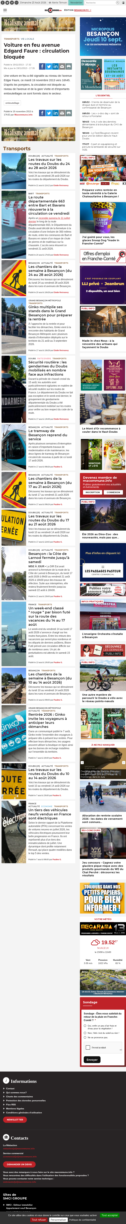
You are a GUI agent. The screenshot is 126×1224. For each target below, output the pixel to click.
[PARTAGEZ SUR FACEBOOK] (42, 66)
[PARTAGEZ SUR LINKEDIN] (55, 66)
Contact (10, 1088)
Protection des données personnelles (26, 1100)
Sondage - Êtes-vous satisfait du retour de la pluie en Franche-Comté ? (103, 1017)
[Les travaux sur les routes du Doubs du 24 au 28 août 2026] (14, 161)
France (32, 604)
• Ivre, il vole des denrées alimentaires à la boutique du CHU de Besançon (102, 124)
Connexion (113, 492)
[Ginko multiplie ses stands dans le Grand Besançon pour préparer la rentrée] (14, 306)
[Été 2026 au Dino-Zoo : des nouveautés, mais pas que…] (103, 515)
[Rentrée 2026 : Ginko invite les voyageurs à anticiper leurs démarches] (14, 713)
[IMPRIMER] (69, 66)
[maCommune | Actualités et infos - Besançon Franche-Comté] (53, 10)
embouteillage (12, 103)
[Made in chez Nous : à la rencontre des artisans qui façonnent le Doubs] (103, 321)
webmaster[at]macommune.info (19, 1182)
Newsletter (15, 1119)
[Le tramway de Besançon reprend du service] (14, 432)
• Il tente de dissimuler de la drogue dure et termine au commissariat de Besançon (101, 105)
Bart (31, 193)
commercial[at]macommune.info (20, 1156)
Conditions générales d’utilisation (24, 1112)
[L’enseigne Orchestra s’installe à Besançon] (103, 614)
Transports (11, 38)
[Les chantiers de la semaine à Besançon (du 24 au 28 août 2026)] (14, 268)
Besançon (34, 263)
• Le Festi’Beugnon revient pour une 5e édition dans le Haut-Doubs (100, 136)
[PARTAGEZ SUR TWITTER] (49, 66)
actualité (47, 156)
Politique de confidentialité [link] (82, 1219)
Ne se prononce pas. (98, 1037)
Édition (68, 10)
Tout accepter (110, 1215)
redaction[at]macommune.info (19, 1148)
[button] (117, 2)
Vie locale (27, 38)
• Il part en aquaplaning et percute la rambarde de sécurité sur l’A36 (101, 147)
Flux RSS (11, 1104)
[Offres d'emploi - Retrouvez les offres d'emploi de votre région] (103, 262)
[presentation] (82, 762)
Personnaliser (58, 1219)
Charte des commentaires (19, 1096)
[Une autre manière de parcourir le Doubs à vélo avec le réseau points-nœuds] (103, 675)
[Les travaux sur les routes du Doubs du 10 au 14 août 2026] (14, 771)
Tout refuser (39, 1219)
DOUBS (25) (34, 156)
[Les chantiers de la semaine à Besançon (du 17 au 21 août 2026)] (14, 480)
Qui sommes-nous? (16, 1092)
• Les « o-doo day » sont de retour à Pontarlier (100, 115)
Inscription (93, 492)
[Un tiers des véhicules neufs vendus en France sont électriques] (14, 809)
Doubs (32, 358)
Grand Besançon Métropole (44, 300)
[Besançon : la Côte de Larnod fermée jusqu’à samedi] (14, 555)
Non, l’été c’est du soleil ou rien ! (103, 1033)
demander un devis (19, 1164)
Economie (46, 806)
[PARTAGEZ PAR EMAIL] (62, 66)
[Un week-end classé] (14, 610)
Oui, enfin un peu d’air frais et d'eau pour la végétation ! (102, 1027)
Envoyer (92, 1059)
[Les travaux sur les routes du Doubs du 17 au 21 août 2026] (14, 518)
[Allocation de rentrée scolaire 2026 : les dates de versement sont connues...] (103, 796)
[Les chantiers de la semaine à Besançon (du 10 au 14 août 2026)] (14, 676)
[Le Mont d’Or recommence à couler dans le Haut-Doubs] (103, 409)
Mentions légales (15, 1108)
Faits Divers (44, 358)
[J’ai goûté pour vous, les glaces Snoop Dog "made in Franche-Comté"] (103, 217)
